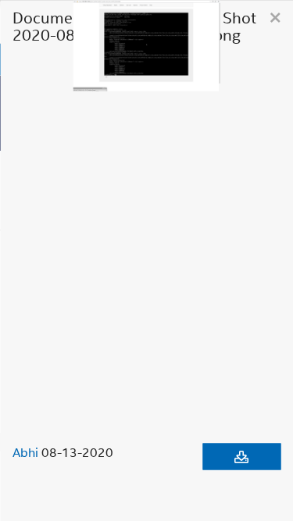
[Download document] (241, 456)
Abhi (25, 451)
